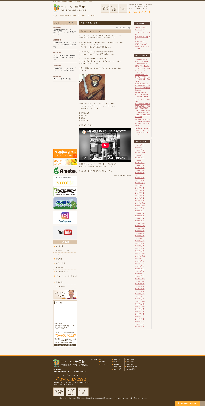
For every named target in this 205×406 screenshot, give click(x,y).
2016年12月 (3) (140, 301)
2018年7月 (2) (139, 263)
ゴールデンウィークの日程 (62, 79)
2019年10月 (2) (140, 228)
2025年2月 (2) (139, 147)
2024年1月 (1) (139, 168)
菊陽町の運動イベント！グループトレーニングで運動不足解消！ (142, 94)
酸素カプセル (139, 44)
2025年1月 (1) (139, 150)
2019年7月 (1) (139, 236)
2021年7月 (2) (139, 188)
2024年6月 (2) (139, 160)
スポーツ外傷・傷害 (141, 37)
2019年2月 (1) (139, 248)
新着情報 (102, 362)
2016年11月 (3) (140, 304)
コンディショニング (141, 32)
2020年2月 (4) (139, 218)
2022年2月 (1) (139, 180)
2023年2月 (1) (139, 173)
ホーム (102, 359)
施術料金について (132, 366)
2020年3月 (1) (139, 216)
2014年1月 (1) (139, 326)
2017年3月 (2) (139, 294)
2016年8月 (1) (139, 311)
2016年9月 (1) (139, 309)
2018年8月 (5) (139, 261)
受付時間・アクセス (62, 250)
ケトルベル (138, 30)
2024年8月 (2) (139, 155)
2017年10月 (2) (140, 281)
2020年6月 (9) (139, 210)
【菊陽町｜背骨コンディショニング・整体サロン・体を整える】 (142, 61)
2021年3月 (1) (139, 195)
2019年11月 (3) (140, 226)
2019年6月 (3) (139, 238)
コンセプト (59, 246)
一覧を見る (73, 22)
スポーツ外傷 (60, 263)
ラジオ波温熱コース (62, 272)
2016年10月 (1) (140, 306)
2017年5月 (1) (139, 289)
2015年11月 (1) (140, 324)
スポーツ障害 (117, 369)
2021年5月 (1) (139, 193)
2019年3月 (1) (139, 246)
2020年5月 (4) (139, 213)
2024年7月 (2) (139, 157)
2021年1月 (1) (139, 200)
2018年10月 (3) (140, 256)
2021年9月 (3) (139, 185)
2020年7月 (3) (139, 208)
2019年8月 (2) (139, 233)
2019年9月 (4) (139, 231)
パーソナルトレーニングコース (66, 276)
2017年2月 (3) (139, 296)
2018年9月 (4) (139, 258)
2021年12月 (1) (140, 183)
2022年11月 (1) (140, 175)
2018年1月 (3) (139, 276)
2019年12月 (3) (140, 223)
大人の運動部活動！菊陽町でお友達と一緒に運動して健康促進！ (142, 106)
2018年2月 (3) (139, 274)
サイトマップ (104, 364)
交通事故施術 (117, 366)
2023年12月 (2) (140, 170)
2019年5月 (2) (139, 241)
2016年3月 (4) (139, 321)
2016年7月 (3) (139, 314)
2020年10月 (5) (140, 205)
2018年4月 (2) (139, 269)
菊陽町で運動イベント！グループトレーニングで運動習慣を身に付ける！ (64, 45)
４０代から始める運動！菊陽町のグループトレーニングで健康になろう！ (64, 57)
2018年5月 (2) (139, 266)
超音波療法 (59, 282)
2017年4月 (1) (139, 291)
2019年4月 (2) (139, 243)
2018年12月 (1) (140, 253)
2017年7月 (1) (139, 286)
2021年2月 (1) (139, 198)
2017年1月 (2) (139, 299)
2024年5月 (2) (139, 163)
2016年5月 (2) (139, 316)
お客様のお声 (139, 27)
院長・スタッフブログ (142, 46)
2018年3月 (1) (139, 271)
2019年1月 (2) (139, 251)
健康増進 (138, 41)
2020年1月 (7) (139, 221)
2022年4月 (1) (139, 178)
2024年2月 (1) (139, 165)
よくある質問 (60, 286)
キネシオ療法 (131, 359)
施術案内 (59, 259)
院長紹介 (116, 362)
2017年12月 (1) (140, 279)
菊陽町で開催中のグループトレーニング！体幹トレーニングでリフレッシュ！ (64, 32)
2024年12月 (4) (140, 152)
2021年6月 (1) (139, 190)
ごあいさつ (59, 254)
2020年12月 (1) (140, 203)
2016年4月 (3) (139, 319)
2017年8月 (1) (139, 284)
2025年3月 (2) (139, 145)
